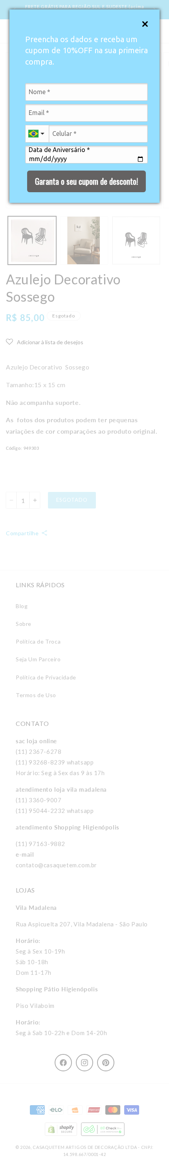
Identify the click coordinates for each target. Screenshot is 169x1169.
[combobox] (37, 134)
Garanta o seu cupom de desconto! (86, 181)
